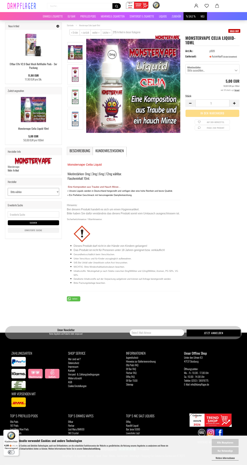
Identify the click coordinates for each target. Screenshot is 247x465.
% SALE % (191, 16)
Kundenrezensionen (109, 150)
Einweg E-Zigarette (53, 16)
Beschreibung (80, 150)
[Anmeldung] (196, 6)
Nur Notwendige (225, 450)
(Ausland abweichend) (230, 56)
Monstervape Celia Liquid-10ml (33, 128)
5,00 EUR (33, 136)
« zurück (85, 32)
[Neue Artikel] (57, 26)
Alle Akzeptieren (225, 442)
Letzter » (106, 32)
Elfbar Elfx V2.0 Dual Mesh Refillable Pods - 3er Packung (33, 66)
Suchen (33, 222)
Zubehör (176, 16)
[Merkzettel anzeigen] (206, 6)
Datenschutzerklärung (91, 448)
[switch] (11, 452)
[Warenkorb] (217, 6)
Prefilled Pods (88, 16)
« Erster (74, 32)
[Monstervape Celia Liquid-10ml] (133, 85)
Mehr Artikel (13, 170)
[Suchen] (116, 6)
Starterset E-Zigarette (142, 16)
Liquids (163, 16)
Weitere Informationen (225, 458)
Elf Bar (71, 16)
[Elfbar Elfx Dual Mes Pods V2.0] (33, 44)
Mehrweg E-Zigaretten (113, 16)
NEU (202, 16)
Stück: (188, 96)
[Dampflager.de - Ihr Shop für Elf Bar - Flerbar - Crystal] (23, 6)
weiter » (95, 32)
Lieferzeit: (190, 56)
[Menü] (17, 432)
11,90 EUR (33, 75)
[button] (73, 298)
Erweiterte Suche (33, 230)
